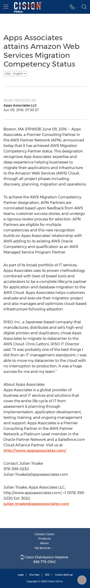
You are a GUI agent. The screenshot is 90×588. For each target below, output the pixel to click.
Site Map (34, 574)
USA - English (14, 73)
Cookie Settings (64, 574)
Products (44, 538)
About (44, 543)
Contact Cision (44, 534)
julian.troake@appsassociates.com (36, 504)
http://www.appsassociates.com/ (34, 450)
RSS (47, 574)
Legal (21, 574)
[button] (72, 7)
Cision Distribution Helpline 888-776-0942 (46, 559)
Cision (51, 581)
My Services (43, 548)
